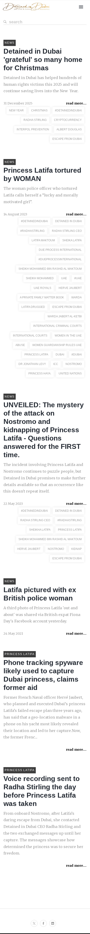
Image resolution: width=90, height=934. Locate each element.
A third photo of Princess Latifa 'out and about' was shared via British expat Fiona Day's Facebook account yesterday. (41, 615)
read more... (76, 103)
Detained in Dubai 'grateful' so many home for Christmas (42, 59)
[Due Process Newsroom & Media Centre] (26, 11)
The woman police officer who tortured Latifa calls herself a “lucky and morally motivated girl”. (40, 195)
